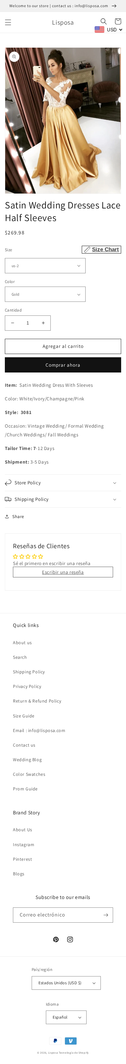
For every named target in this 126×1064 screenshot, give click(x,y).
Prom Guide (25, 789)
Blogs (19, 874)
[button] (8, 22)
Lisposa (53, 1052)
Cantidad (13, 310)
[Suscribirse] (106, 915)
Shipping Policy (29, 672)
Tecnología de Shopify (74, 1052)
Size (62, 249)
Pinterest (22, 859)
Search (20, 657)
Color (10, 281)
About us (22, 642)
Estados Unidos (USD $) (60, 983)
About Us (22, 830)
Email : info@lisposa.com (39, 730)
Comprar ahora (63, 365)
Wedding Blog (27, 760)
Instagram (23, 844)
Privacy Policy (27, 686)
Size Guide (24, 716)
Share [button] (18, 516)
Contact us (24, 745)
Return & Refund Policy (37, 701)
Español (60, 1017)
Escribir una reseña (63, 572)
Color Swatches (29, 774)
